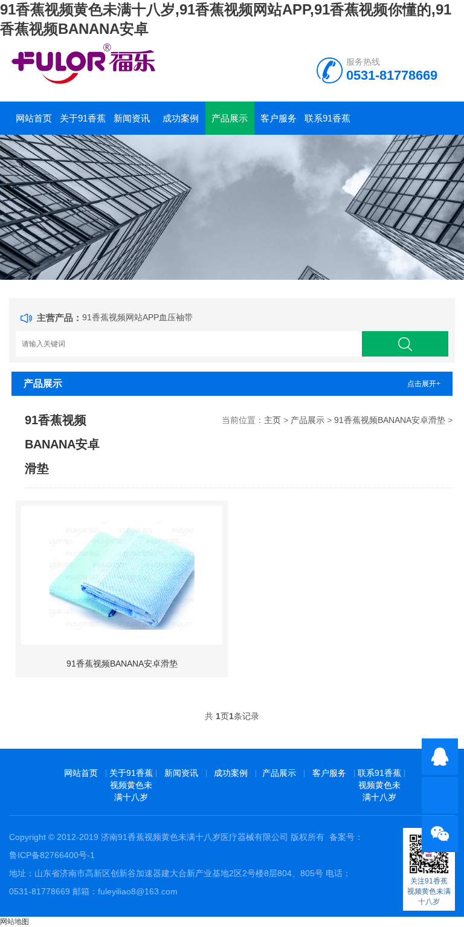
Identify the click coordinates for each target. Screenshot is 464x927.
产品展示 (229, 118)
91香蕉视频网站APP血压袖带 (137, 317)
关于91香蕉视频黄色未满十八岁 (83, 124)
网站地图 (14, 921)
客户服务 (278, 118)
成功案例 (181, 118)
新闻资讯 (132, 118)
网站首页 (34, 118)
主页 (272, 420)
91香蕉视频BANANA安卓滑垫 (389, 420)
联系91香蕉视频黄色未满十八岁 (327, 124)
